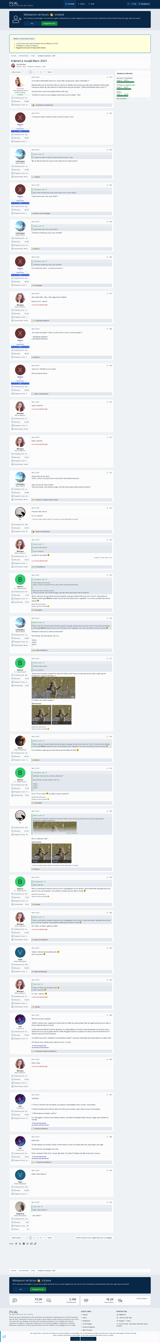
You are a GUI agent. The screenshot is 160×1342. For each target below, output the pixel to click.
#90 (110, 1202)
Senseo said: (37, 544)
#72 (110, 472)
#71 (111, 437)
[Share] (107, 77)
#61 (111, 77)
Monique (23, 64)
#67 (110, 293)
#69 (110, 365)
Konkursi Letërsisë (124, 73)
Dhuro (82, 4)
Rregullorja (86, 1321)
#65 (110, 221)
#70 (110, 402)
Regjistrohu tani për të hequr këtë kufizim (31, 48)
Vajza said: (36, 984)
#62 (110, 113)
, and (44, 105)
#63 (110, 150)
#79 (110, 768)
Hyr (32, 23)
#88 (110, 1137)
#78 (110, 736)
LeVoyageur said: (39, 189)
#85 (110, 1015)
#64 (110, 185)
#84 (110, 980)
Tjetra (49, 72)
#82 (110, 913)
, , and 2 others (47, 500)
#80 (110, 811)
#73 (110, 508)
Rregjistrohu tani (49, 23)
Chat (92, 4)
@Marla (49, 598)
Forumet (71, 4)
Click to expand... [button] (72, 833)
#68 (110, 329)
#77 (110, 658)
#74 (110, 540)
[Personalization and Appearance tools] (128, 4)
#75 (110, 575)
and (42, 213)
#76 (110, 618)
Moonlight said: (38, 881)
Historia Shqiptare (89, 1327)
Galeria (85, 1315)
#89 (110, 1170)
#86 (110, 1059)
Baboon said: (37, 622)
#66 (110, 257)
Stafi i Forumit (87, 1330)
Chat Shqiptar (87, 1324)
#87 (110, 1095)
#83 (110, 948)
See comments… (122, 98)
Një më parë (16, 72)
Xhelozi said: (37, 154)
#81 (111, 877)
